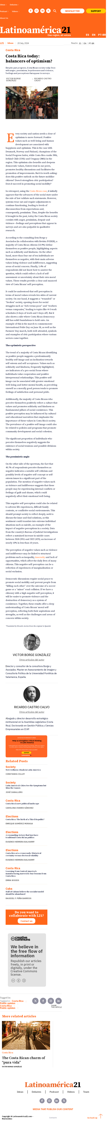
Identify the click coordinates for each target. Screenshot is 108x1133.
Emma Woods (12, 880)
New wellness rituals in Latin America (23, 770)
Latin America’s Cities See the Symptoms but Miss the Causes (26, 786)
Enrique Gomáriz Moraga (19, 823)
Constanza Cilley (15, 774)
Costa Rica (13, 50)
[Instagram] (36, 11)
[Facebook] (30, 11)
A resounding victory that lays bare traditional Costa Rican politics (22, 836)
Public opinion (7, 1003)
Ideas (10, 43)
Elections (12, 816)
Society (11, 767)
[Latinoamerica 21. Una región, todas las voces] (53, 1084)
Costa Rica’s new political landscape (22, 803)
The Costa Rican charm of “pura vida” (23, 1060)
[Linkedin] (42, 11)
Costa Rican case (38, 191)
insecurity (40, 557)
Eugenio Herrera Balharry (20, 842)
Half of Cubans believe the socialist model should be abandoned (25, 892)
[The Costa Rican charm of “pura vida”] (26, 1035)
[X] (48, 11)
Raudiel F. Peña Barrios (18, 898)
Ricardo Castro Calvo (42, 79)
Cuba (9, 888)
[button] (55, 11)
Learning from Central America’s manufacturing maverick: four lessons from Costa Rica (26, 873)
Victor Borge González (13, 79)
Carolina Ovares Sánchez (19, 808)
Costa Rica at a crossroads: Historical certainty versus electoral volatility (23, 854)
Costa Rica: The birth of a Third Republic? (25, 819)
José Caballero (14, 792)
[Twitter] (35, 1001)
